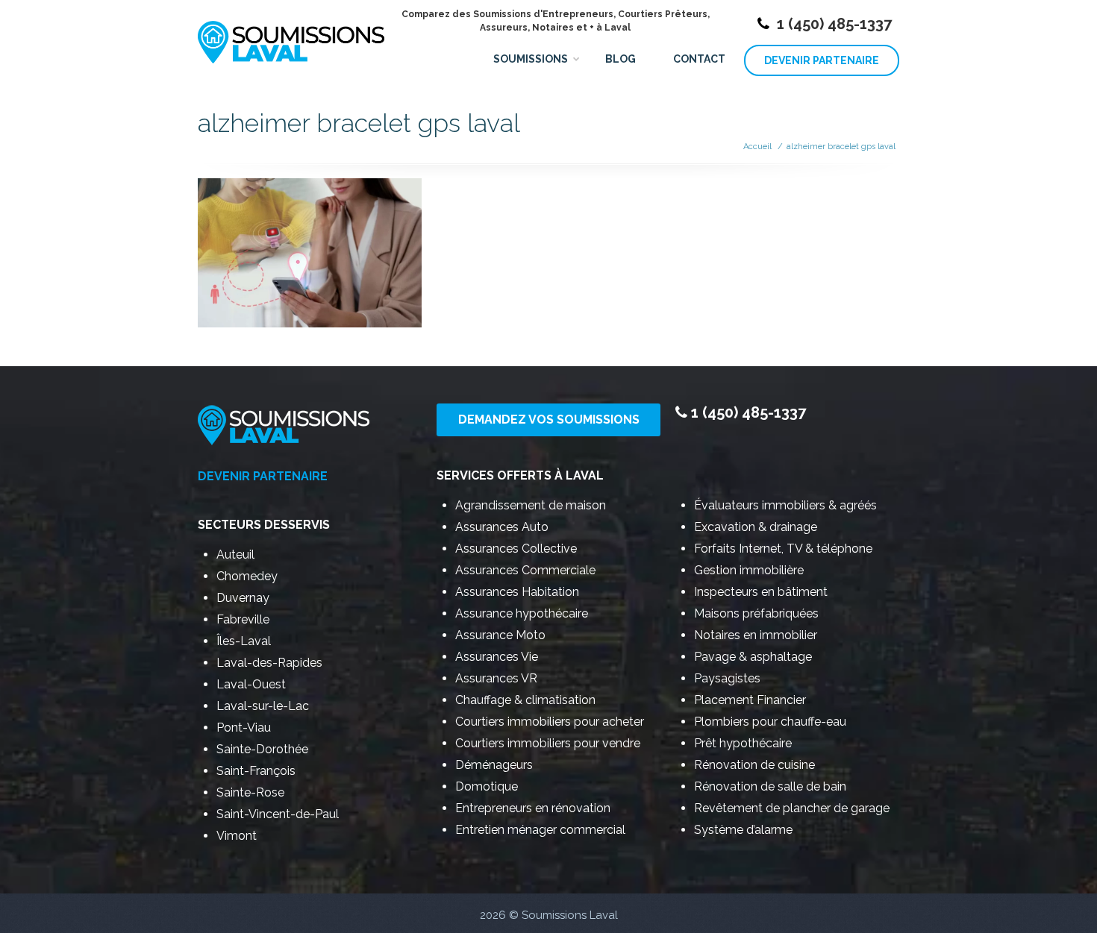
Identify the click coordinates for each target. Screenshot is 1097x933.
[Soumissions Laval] (291, 35)
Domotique (486, 786)
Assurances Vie (496, 657)
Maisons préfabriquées (756, 613)
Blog (620, 59)
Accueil (757, 146)
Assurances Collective (516, 548)
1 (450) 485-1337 (834, 24)
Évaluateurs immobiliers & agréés (785, 505)
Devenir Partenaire (821, 60)
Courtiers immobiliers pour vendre (547, 743)
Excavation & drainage (755, 527)
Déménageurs (494, 765)
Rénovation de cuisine (754, 765)
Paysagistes (727, 678)
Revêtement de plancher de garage (792, 808)
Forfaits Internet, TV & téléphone (783, 548)
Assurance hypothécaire (521, 613)
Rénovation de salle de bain (770, 786)
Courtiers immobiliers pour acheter (549, 721)
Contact (699, 59)
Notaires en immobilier (755, 635)
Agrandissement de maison (530, 505)
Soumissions (530, 59)
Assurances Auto (501, 527)
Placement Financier (750, 700)
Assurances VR (496, 678)
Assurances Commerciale (525, 570)
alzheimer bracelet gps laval (841, 146)
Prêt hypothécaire (743, 743)
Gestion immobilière (749, 570)
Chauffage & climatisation (525, 700)
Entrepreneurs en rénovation (532, 808)
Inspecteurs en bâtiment (761, 592)
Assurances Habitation (517, 592)
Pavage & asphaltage (753, 657)
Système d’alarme (743, 830)
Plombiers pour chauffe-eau (770, 721)
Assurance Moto (500, 635)
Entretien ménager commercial (540, 830)
